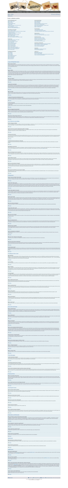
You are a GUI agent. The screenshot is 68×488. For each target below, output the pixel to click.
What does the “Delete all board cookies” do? (14, 27)
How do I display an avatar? (11, 35)
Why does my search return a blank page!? (40, 39)
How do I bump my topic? (11, 49)
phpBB (43, 148)
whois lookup (16, 464)
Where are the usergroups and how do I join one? (41, 23)
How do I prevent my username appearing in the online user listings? (17, 31)
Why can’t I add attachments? (12, 45)
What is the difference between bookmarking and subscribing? (43, 43)
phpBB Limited (32, 452)
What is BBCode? (10, 52)
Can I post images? (10, 54)
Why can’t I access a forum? (11, 44)
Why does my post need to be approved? (13, 48)
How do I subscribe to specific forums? (40, 45)
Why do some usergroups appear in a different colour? (42, 25)
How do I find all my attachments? (39, 49)
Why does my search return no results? (40, 38)
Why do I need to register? (11, 21)
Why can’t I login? (10, 24)
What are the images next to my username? (13, 34)
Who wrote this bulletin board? (38, 52)
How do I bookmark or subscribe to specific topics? (41, 44)
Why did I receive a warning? (11, 46)
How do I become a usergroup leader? (39, 24)
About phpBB (17, 453)
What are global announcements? (12, 55)
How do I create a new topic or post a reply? (13, 39)
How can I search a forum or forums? (39, 37)
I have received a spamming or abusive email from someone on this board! (44, 31)
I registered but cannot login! (11, 23)
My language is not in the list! (11, 33)
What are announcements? (11, 56)
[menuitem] (12, 14)
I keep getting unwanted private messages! (40, 30)
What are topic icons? (11, 58)
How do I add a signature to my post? (13, 41)
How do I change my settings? (12, 30)
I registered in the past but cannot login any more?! (14, 25)
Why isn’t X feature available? (38, 53)
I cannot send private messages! (39, 29)
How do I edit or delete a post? (12, 40)
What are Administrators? (38, 21)
